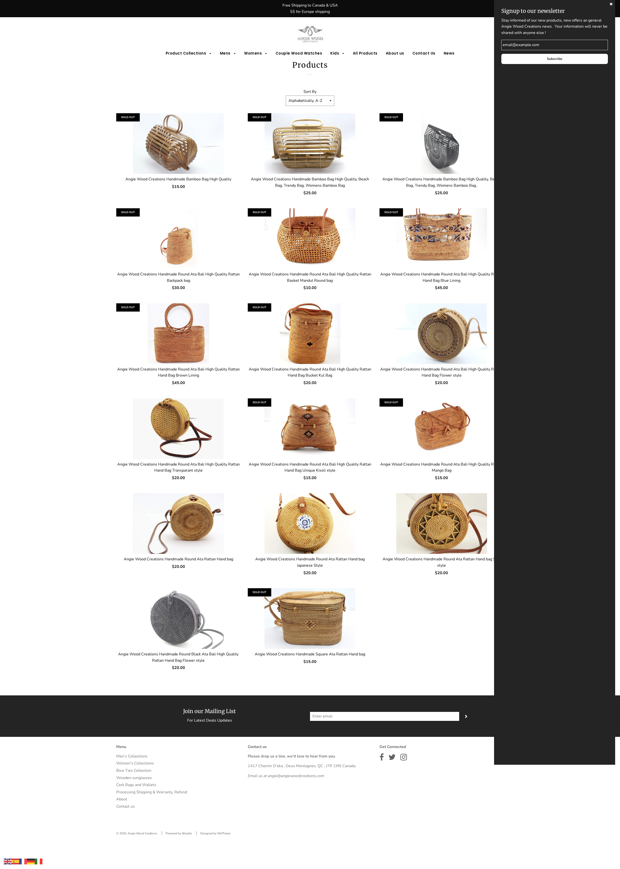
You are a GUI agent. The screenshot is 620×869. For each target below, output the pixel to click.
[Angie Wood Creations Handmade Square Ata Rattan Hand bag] (310, 618)
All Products (365, 53)
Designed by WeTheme (215, 833)
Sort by (310, 91)
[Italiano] (38, 861)
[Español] (15, 861)
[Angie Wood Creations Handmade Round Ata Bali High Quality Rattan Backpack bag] (178, 238)
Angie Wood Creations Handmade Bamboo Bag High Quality (178, 179)
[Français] (23, 861)
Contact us (125, 806)
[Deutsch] (31, 861)
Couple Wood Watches (299, 53)
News (449, 53)
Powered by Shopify (179, 833)
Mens (226, 53)
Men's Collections (131, 756)
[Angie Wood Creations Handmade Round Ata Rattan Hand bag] (178, 523)
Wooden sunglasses (134, 777)
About (121, 799)
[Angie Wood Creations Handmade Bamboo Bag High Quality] (178, 143)
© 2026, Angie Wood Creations (136, 833)
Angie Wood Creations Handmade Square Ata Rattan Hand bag (310, 654)
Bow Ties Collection (133, 770)
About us (395, 53)
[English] (7, 861)
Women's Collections (135, 763)
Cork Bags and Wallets (136, 785)
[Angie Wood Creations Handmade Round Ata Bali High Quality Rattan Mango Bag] (442, 428)
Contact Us (423, 53)
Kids (335, 53)
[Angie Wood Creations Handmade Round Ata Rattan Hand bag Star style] (442, 523)
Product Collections (186, 53)
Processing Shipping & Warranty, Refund (151, 792)
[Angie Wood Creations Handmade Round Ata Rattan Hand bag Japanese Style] (310, 523)
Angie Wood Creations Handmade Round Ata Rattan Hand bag (178, 559)
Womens (253, 53)
